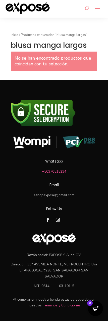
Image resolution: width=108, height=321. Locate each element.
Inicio (14, 35)
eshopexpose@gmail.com (54, 195)
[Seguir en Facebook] (48, 220)
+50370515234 (54, 171)
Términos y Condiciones (62, 305)
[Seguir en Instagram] (58, 220)
